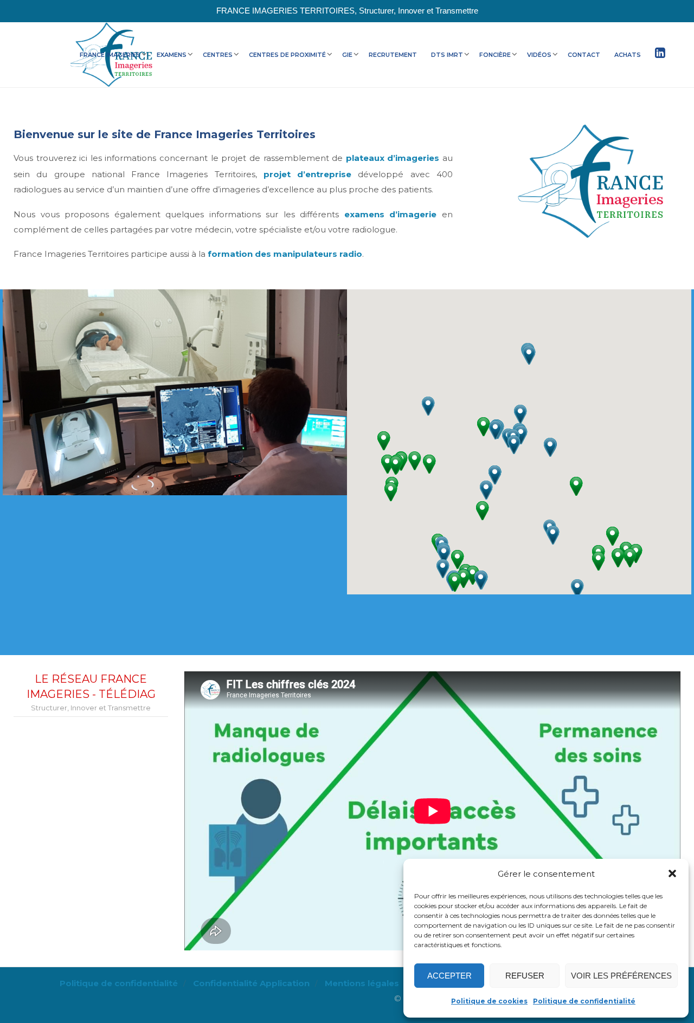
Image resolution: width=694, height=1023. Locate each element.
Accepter (449, 975)
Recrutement (393, 55)
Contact (584, 55)
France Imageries (110, 55)
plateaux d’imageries (393, 158)
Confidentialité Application (251, 983)
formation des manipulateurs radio (285, 254)
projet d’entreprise (307, 174)
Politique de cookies (489, 1001)
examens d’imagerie (390, 214)
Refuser (524, 975)
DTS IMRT (447, 55)
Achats (627, 55)
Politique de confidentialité (584, 1001)
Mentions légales (362, 983)
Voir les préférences (621, 975)
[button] (672, 873)
